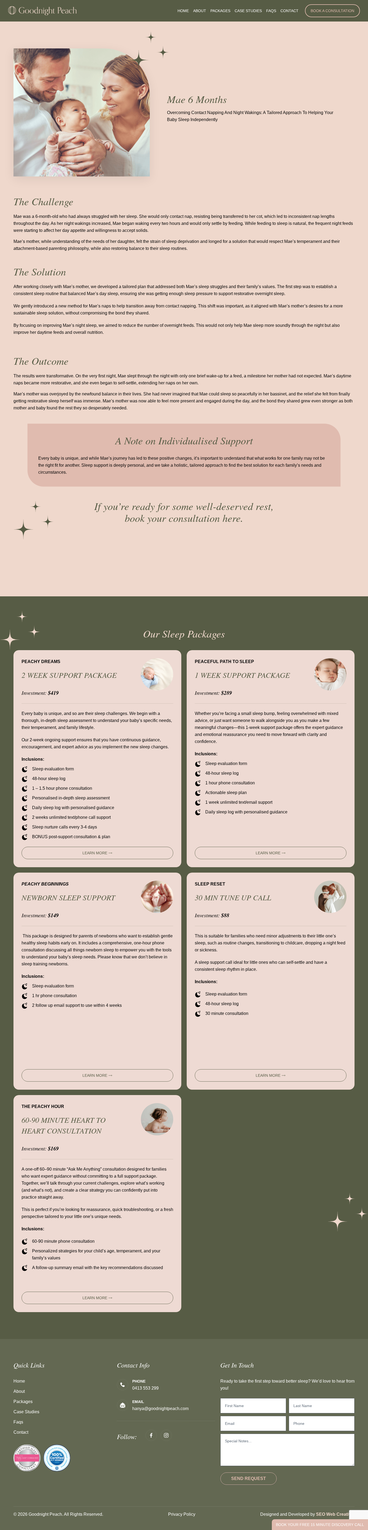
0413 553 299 (145, 1388)
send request (248, 1478)
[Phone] (122, 1384)
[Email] (122, 1405)
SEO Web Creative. (335, 1514)
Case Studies (248, 11)
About (199, 11)
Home (183, 11)
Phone (138, 1381)
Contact (289, 11)
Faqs (271, 11)
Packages (220, 11)
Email (138, 1402)
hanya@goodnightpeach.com (160, 1408)
